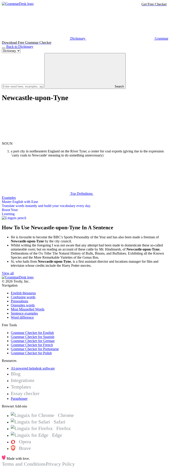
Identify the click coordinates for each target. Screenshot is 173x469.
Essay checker (25, 393)
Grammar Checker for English (32, 333)
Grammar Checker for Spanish (32, 337)
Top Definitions (81, 193)
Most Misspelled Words (27, 309)
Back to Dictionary (19, 46)
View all (8, 273)
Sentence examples (24, 313)
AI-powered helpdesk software (33, 368)
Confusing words (23, 297)
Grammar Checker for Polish (31, 353)
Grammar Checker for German (33, 341)
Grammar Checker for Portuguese (35, 349)
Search (119, 86)
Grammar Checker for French (32, 345)
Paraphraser (19, 398)
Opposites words (23, 305)
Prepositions (19, 301)
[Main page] (18, 4)
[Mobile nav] (3, 47)
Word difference (22, 317)
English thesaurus (23, 293)
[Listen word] (35, 139)
